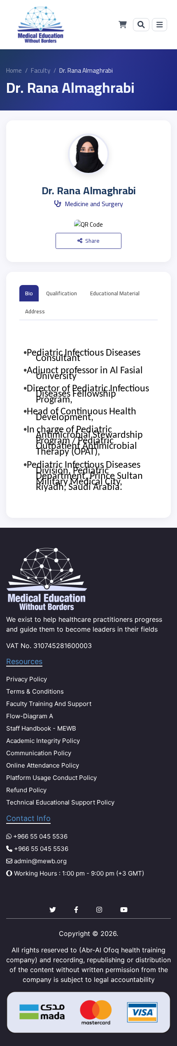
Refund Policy (26, 790)
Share (92, 240)
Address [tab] (35, 311)
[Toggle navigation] (159, 24)
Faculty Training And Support (48, 704)
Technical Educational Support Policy (60, 802)
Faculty (40, 71)
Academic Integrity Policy (43, 741)
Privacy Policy (26, 679)
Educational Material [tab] (115, 293)
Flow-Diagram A (29, 716)
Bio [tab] (29, 293)
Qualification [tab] (61, 293)
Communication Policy (38, 753)
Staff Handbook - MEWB (41, 728)
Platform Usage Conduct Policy (51, 778)
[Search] (141, 24)
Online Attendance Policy (42, 765)
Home (14, 71)
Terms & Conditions (35, 691)
